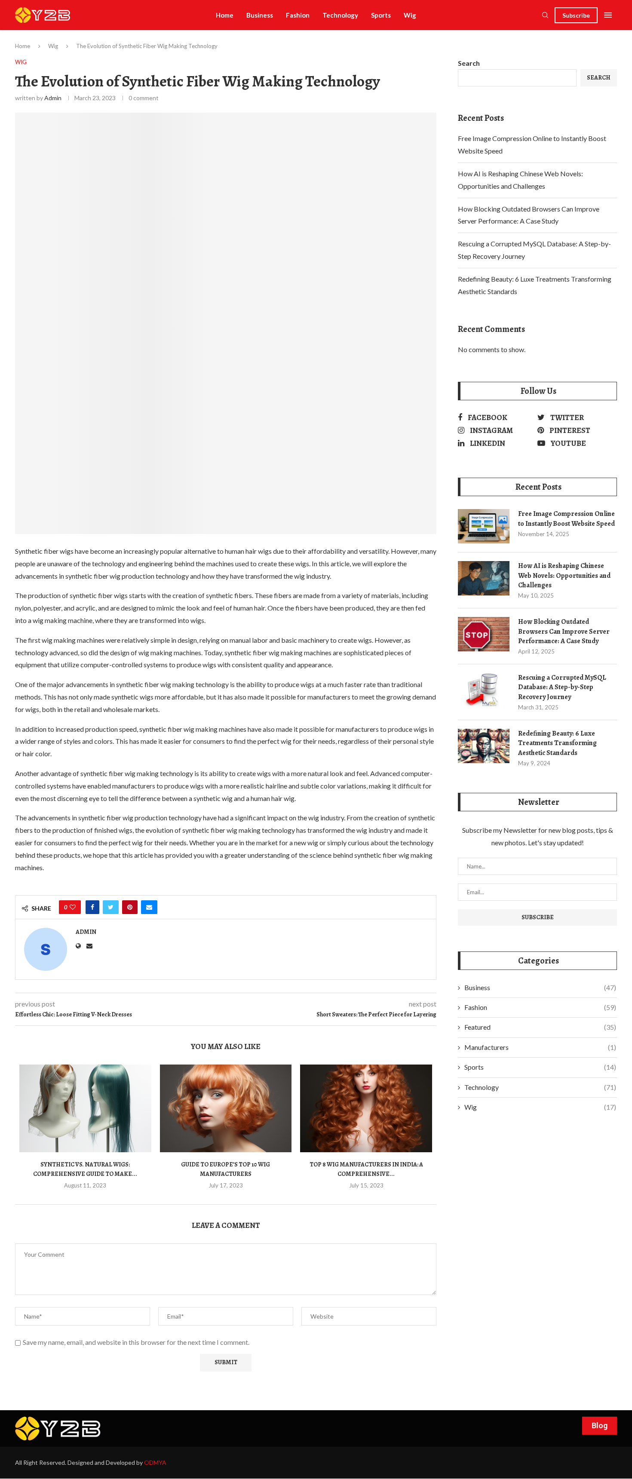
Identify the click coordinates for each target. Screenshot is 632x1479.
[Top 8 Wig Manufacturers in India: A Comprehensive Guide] (366, 1108)
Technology (340, 15)
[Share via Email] (149, 907)
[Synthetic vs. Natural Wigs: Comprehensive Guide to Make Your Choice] (85, 1108)
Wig (410, 15)
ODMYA (155, 1462)
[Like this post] (73, 907)
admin (52, 97)
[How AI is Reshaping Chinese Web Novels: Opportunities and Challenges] (483, 578)
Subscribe (576, 15)
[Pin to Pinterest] (130, 907)
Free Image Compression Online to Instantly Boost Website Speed (566, 518)
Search (469, 63)
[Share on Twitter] (111, 907)
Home (224, 15)
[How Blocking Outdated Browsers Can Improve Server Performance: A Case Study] (483, 634)
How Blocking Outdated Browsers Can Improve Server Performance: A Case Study (564, 631)
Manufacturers (540, 1047)
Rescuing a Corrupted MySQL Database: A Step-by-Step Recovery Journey (562, 687)
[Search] (545, 15)
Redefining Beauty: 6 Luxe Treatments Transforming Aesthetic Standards (557, 743)
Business (259, 15)
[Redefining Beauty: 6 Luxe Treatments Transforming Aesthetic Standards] (483, 746)
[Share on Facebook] (92, 907)
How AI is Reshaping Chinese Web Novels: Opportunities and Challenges (564, 575)
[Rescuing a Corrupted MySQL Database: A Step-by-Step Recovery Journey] (483, 690)
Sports (381, 15)
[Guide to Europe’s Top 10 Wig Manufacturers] (226, 1108)
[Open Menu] (608, 15)
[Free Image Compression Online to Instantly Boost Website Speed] (483, 526)
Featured (540, 1027)
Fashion (298, 15)
